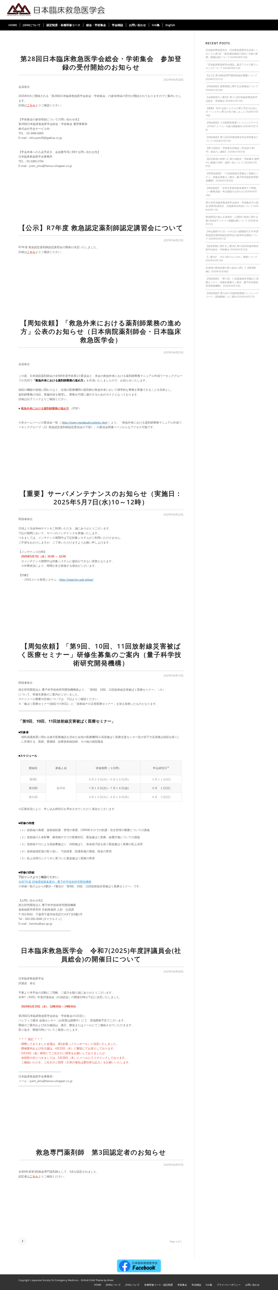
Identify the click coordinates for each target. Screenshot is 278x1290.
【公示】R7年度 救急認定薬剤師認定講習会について (101, 227)
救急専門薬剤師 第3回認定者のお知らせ (101, 1152)
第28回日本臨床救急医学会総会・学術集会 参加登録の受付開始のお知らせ (101, 62)
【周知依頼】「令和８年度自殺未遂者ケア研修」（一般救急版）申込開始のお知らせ (231, 189)
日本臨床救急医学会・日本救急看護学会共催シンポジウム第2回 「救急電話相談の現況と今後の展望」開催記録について (231, 53)
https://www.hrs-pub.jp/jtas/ (76, 579)
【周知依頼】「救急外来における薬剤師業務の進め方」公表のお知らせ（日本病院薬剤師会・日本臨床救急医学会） (101, 331)
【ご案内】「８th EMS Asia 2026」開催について (231, 256)
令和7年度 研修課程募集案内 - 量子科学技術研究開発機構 (54, 881)
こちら (31, 105)
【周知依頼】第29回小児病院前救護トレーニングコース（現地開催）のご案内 (231, 294)
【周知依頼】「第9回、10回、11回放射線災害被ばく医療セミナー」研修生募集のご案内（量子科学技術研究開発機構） (101, 654)
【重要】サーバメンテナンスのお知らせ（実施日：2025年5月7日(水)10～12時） (101, 497)
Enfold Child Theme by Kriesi (97, 1280)
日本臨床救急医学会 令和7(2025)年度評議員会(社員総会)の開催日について (101, 954)
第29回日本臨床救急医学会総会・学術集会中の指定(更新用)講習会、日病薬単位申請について (231, 204)
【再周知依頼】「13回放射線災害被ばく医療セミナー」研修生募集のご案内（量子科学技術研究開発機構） (231, 177)
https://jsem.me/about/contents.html (84, 422)
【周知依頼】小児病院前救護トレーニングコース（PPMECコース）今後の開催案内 (231, 124)
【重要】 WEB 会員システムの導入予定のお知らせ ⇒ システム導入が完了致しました (231, 109)
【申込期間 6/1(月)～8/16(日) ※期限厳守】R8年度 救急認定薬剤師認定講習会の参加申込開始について (231, 235)
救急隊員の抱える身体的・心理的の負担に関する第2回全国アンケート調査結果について (231, 218)
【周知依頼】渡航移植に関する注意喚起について (231, 86)
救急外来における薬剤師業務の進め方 (45, 408)
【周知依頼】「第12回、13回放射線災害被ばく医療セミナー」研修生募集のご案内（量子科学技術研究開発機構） (231, 282)
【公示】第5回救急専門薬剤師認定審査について (231, 75)
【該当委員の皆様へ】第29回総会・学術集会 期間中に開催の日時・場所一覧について (232, 160)
